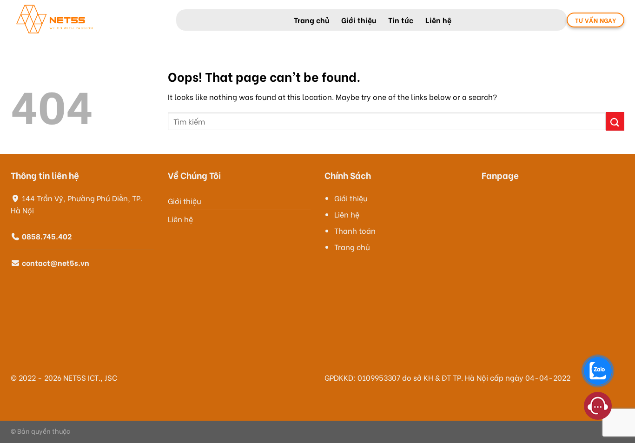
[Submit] (615, 121)
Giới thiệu (358, 19)
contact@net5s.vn (55, 262)
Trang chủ (311, 19)
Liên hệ (438, 19)
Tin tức (400, 19)
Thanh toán (355, 230)
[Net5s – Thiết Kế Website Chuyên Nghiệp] (86, 20)
